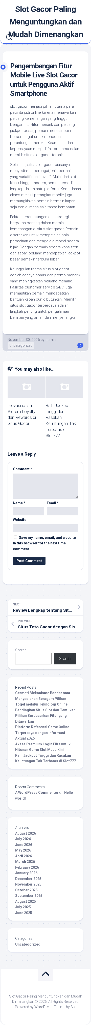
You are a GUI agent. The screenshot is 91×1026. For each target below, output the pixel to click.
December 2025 (28, 879)
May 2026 (23, 850)
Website (19, 520)
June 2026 (23, 845)
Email (53, 503)
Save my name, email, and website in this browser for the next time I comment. (44, 543)
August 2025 (25, 901)
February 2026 (27, 867)
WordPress (43, 1007)
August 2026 (25, 833)
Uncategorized (20, 345)
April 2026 (23, 856)
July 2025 (23, 907)
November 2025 (28, 884)
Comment (22, 469)
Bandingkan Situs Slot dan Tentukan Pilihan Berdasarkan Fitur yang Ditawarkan (45, 715)
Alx (73, 1007)
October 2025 (26, 890)
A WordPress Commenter (36, 792)
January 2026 (26, 873)
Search (21, 650)
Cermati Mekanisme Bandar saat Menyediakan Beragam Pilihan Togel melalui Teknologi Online (42, 698)
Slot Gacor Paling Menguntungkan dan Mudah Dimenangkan (45, 21)
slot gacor (19, 106)
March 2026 (25, 862)
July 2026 (23, 839)
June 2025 (23, 913)
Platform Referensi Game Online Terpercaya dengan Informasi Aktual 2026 (42, 732)
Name (19, 503)
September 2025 (28, 896)
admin (51, 339)
